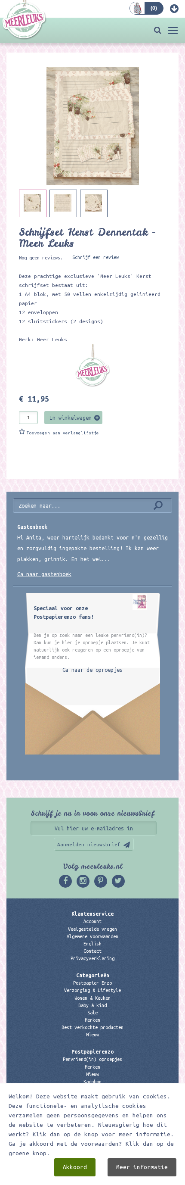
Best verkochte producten (92, 1027)
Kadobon (92, 1081)
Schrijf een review (95, 257)
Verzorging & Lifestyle (92, 990)
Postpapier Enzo (92, 982)
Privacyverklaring (92, 958)
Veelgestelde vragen (92, 929)
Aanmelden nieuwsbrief (88, 844)
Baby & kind (92, 1005)
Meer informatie (142, 1167)
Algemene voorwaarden (92, 936)
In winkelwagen (70, 418)
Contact (92, 951)
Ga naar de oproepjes (92, 670)
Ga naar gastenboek (44, 574)
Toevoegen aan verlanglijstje (63, 432)
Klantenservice (92, 914)
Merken (92, 1020)
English (92, 943)
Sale (92, 1012)
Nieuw (92, 1034)
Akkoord (75, 1167)
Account (92, 921)
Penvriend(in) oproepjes (92, 1059)
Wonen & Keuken (92, 998)
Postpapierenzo (92, 1051)
